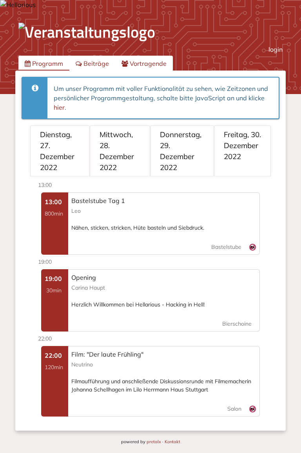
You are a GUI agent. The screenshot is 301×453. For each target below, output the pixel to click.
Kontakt (172, 441)
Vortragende (147, 63)
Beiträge (95, 63)
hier (59, 107)
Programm (47, 63)
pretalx (154, 441)
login (275, 49)
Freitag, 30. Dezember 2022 (242, 145)
